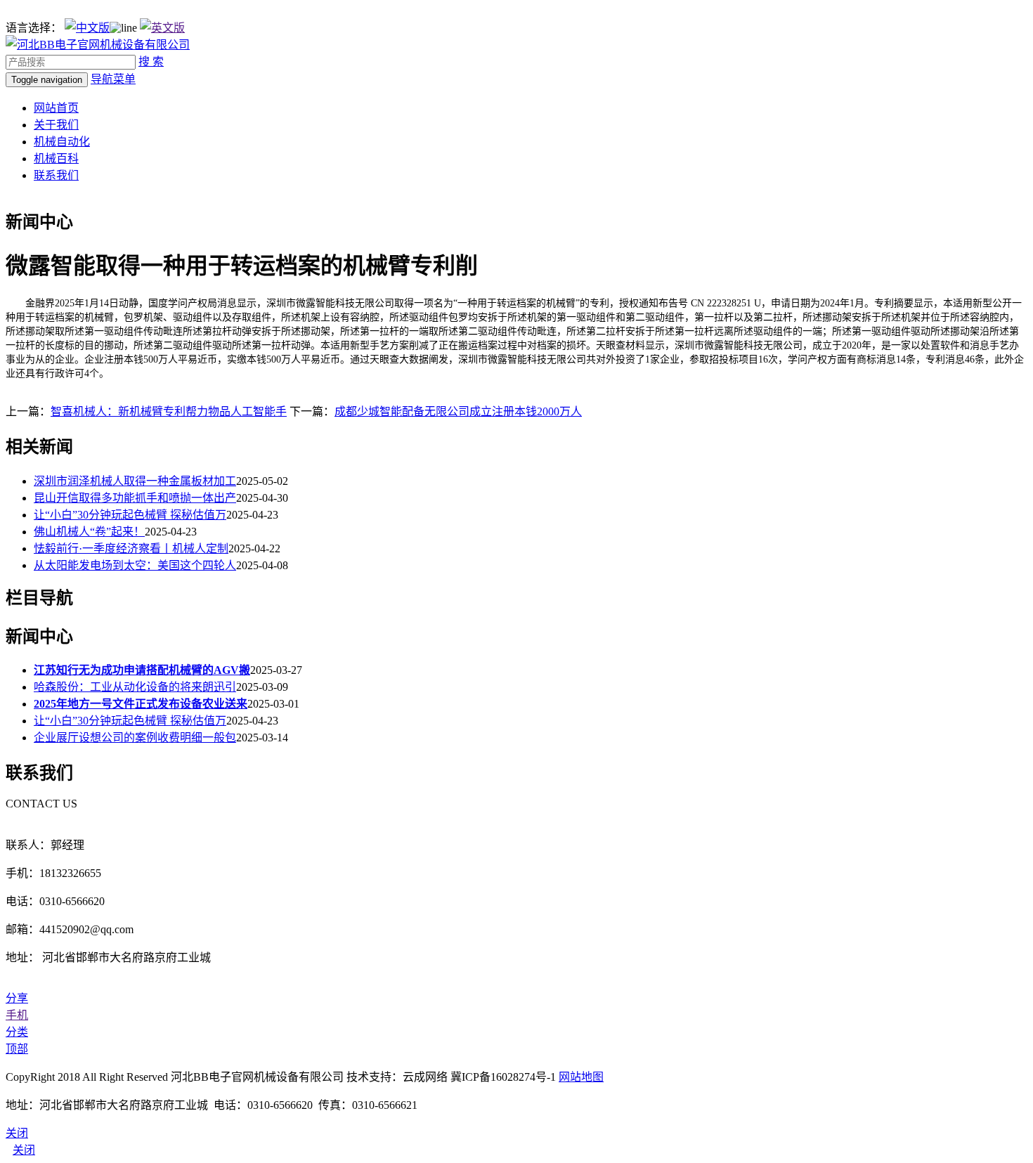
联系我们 (56, 175)
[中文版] (87, 28)
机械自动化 (62, 142)
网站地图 (581, 1077)
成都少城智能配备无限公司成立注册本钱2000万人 (458, 411)
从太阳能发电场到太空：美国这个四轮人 (135, 565)
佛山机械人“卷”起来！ (89, 532)
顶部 (17, 1049)
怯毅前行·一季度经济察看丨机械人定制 (131, 548)
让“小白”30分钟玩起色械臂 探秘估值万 (130, 515)
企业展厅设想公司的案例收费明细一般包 (135, 737)
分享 (17, 998)
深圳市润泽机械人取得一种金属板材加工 (135, 481)
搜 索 (151, 61)
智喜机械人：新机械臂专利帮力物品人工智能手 (169, 411)
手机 (17, 1015)
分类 (17, 1032)
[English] (162, 28)
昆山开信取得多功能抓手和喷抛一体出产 (135, 498)
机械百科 (56, 158)
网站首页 (56, 108)
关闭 (24, 1150)
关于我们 (56, 125)
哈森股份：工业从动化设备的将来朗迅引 (135, 687)
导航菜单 (113, 79)
